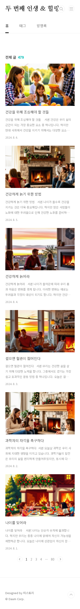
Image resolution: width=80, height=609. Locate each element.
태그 (22, 25)
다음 (60, 559)
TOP (71, 594)
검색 (61, 9)
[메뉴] (71, 8)
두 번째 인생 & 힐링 (32, 9)
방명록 (42, 25)
